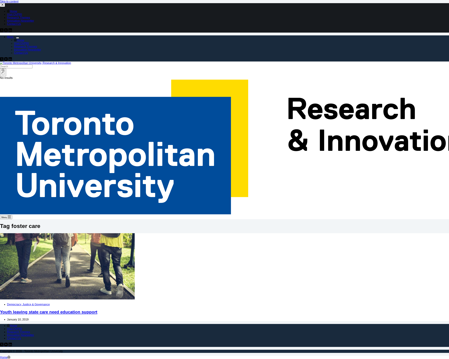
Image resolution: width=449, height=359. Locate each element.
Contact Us (21, 52)
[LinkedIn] (10, 59)
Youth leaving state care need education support (48, 312)
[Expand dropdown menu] (17, 37)
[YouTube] (6, 59)
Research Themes (25, 46)
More (10, 36)
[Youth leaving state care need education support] (67, 298)
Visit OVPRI (21, 43)
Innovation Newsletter (27, 49)
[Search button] (3, 72)
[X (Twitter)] (2, 59)
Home (20, 40)
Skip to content (9, 1)
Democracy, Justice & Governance (28, 304)
